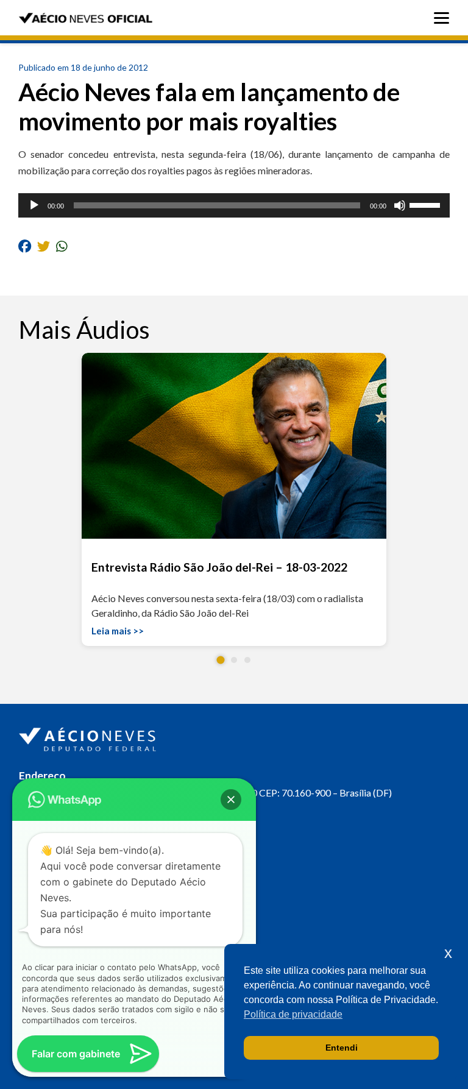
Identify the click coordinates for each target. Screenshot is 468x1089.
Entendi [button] (341, 1047)
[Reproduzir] (34, 205)
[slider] (427, 204)
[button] (221, 660)
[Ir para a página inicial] (89, 737)
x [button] (448, 953)
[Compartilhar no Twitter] (43, 245)
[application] (234, 205)
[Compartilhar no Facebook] (24, 245)
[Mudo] (400, 205)
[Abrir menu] (444, 18)
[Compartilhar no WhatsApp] (62, 245)
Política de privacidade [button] (293, 1014)
